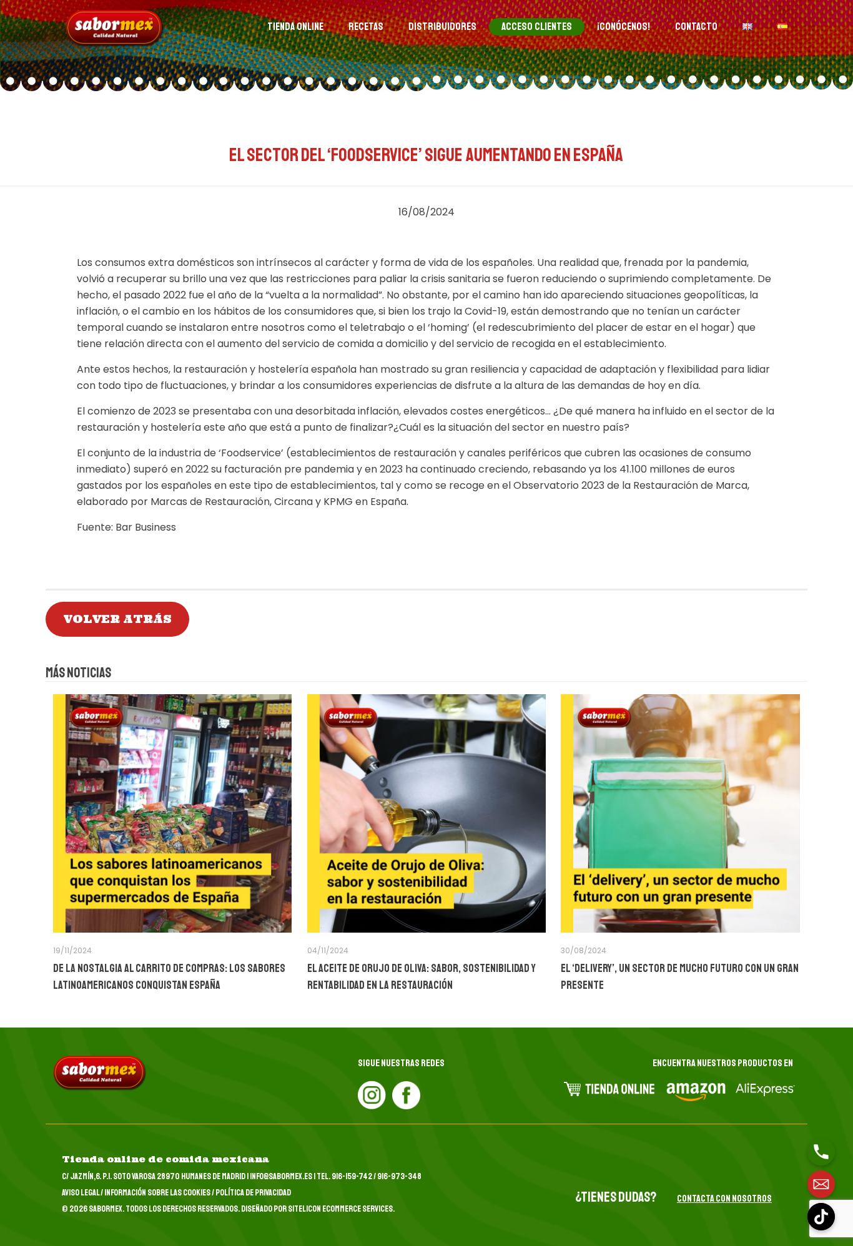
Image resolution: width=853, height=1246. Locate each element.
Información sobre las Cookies (157, 1192)
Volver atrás (118, 619)
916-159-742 (352, 1176)
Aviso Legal (80, 1192)
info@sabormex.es (281, 1176)
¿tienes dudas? (615, 1197)
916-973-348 (399, 1176)
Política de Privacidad (253, 1192)
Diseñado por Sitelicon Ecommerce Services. (318, 1209)
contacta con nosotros (724, 1198)
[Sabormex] (115, 28)
